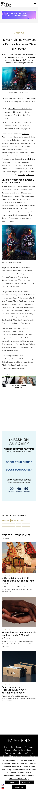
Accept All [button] (26, 782)
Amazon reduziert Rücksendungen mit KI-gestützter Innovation (15, 689)
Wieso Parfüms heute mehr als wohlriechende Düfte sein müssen (19, 635)
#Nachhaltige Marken (17, 520)
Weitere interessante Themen (16, 537)
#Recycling (25, 525)
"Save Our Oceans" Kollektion (20, 108)
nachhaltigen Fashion (26, 174)
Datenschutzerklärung (19, 778)
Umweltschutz (29, 137)
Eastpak (28, 98)
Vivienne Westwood (13, 98)
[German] (4, 788)
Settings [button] (12, 782)
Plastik (16, 115)
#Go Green (5, 520)
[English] (4, 784)
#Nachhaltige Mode (8, 525)
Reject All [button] (19, 787)
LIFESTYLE (19, 33)
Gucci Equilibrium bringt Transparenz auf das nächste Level (18, 580)
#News (18, 525)
